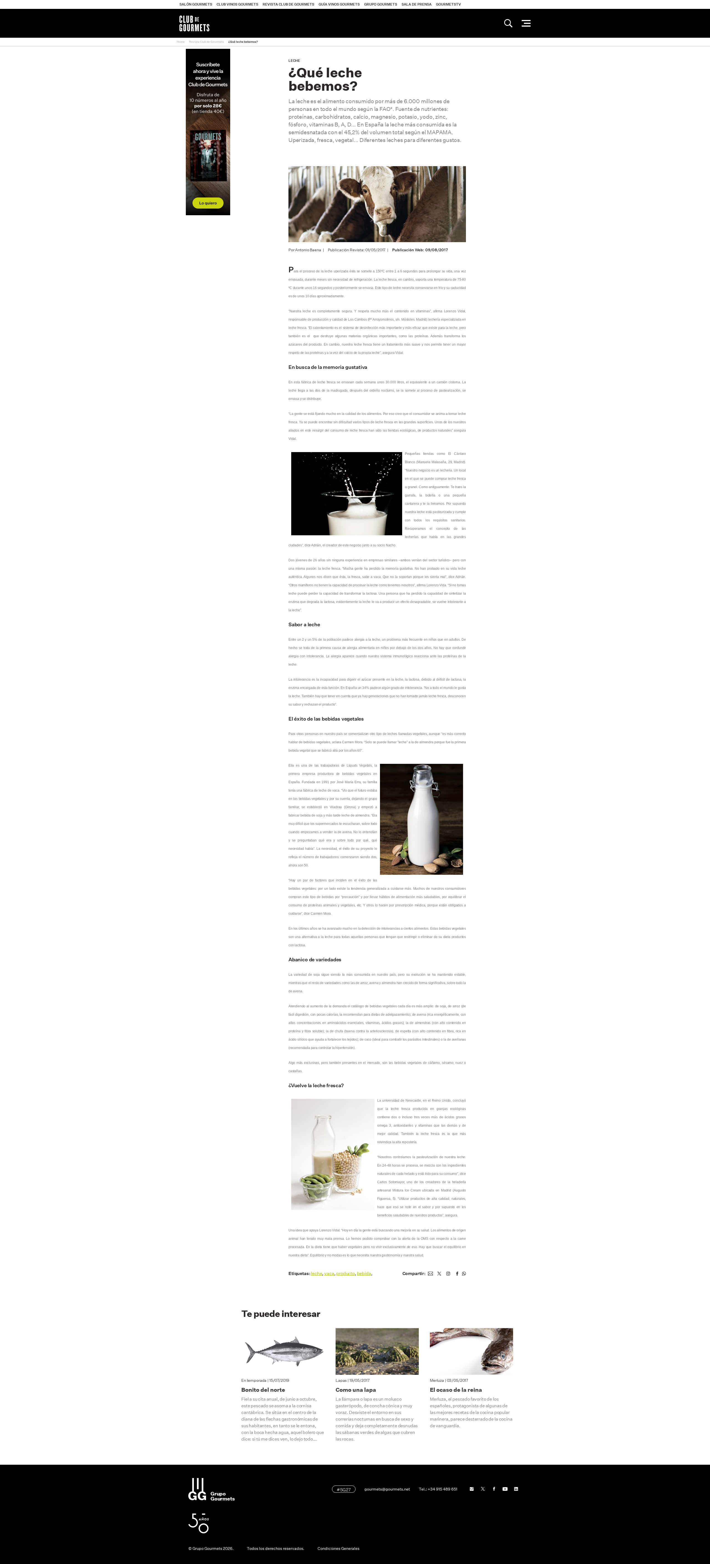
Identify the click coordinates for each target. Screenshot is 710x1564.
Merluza (437, 1380)
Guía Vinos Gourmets (339, 4)
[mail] (430, 1273)
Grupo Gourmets (380, 4)
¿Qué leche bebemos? (243, 42)
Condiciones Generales (338, 1548)
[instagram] (448, 1273)
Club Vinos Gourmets (237, 4)
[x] (439, 1273)
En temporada (254, 1380)
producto (345, 1273)
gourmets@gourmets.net (387, 1489)
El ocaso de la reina (456, 1389)
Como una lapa (356, 1389)
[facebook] (457, 1273)
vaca (329, 1273)
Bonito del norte (263, 1389)
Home (181, 42)
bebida (364, 1273)
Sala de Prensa (417, 4)
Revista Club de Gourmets (288, 4)
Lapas (341, 1380)
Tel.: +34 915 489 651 (438, 1489)
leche (316, 1273)
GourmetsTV (448, 4)
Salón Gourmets (195, 4)
